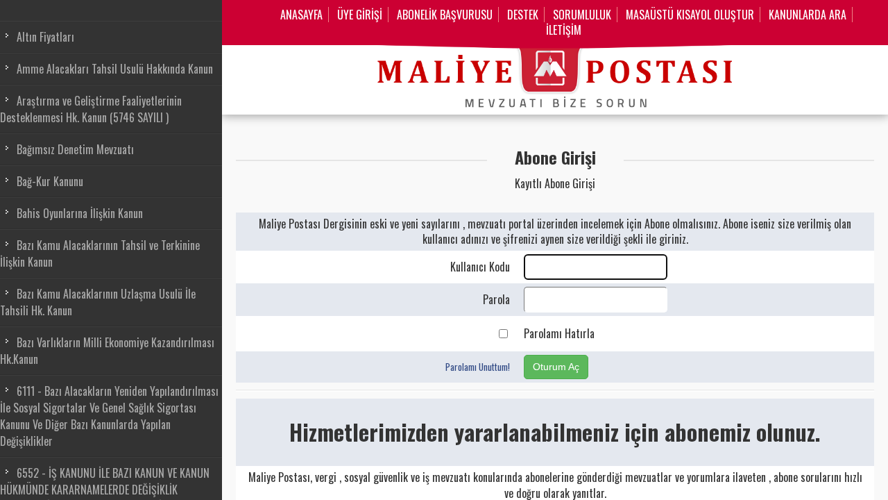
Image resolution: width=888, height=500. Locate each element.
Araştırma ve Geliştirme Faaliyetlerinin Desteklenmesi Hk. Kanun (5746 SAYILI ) (91, 109)
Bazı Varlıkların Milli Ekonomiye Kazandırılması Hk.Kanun (107, 350)
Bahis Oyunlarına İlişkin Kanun (80, 213)
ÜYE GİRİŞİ (359, 14)
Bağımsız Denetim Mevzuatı (75, 149)
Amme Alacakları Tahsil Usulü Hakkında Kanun (115, 68)
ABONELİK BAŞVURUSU (445, 14)
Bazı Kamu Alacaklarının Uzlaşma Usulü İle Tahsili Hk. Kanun (98, 302)
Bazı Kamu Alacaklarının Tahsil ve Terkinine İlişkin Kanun (100, 253)
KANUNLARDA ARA (807, 14)
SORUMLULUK (582, 14)
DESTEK (522, 14)
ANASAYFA (301, 14)
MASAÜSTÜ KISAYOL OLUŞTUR (690, 14)
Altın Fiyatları (45, 36)
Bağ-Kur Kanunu (50, 181)
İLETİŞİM (563, 30)
